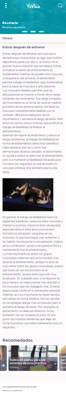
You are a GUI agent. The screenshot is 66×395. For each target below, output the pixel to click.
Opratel (33, 387)
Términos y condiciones (13, 390)
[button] (24, 31)
